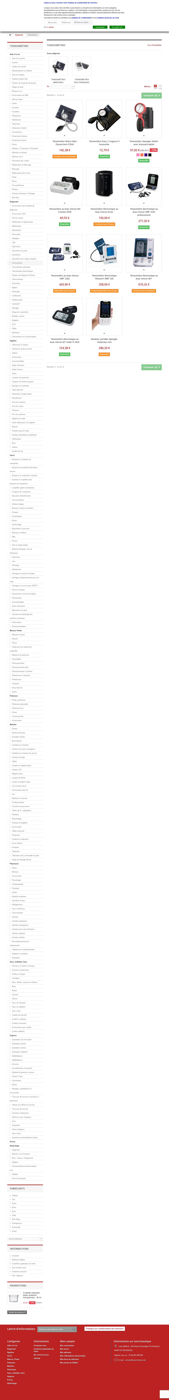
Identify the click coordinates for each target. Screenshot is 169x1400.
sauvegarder (100, 27)
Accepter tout (117, 27)
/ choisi (49, 27)
